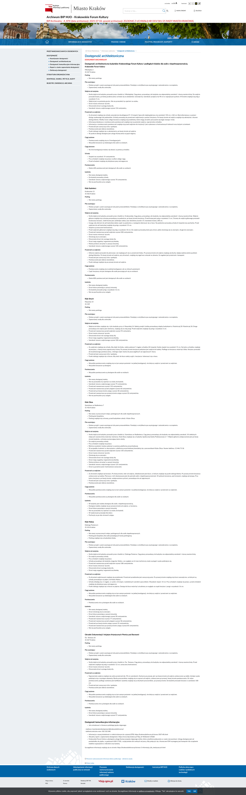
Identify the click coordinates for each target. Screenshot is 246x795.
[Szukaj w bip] (164, 11)
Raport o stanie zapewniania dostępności (64, 67)
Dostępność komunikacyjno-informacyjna (65, 64)
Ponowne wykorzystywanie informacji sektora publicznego (107, 771)
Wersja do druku (176, 781)
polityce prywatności (146, 791)
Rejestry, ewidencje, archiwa (59, 83)
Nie (195, 791)
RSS (46, 783)
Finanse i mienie (118, 42)
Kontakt (83, 783)
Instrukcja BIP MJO (159, 767)
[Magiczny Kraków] (131, 782)
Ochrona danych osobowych (53, 768)
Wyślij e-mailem (152, 781)
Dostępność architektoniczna (60, 61)
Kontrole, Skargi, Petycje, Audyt (61, 79)
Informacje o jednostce (80, 42)
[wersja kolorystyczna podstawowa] (189, 3)
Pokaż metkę (90, 763)
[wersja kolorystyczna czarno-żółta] (196, 3)
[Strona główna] (48, 42)
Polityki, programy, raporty (158, 42)
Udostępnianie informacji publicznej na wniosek (83, 768)
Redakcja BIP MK (86, 780)
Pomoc (65, 783)
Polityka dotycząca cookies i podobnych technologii (187, 769)
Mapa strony (49, 780)
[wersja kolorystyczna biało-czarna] (192, 3)
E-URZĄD (195, 42)
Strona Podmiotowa (93, 51)
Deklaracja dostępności (58, 70)
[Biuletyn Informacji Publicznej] (108, 782)
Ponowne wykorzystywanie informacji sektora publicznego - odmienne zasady (109, 759)
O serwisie (66, 780)
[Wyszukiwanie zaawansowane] (167, 11)
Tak (189, 791)
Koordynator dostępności (59, 58)
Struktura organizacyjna (58, 74)
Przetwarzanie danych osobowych (62, 51)
